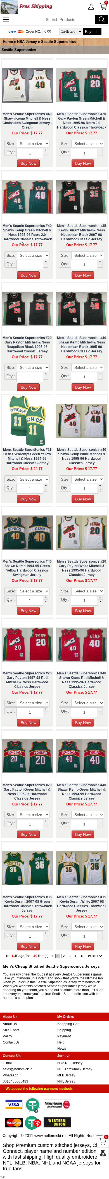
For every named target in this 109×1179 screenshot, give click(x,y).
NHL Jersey (66, 1081)
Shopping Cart (68, 1024)
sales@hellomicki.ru (18, 1069)
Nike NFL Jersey (69, 1063)
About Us (10, 1024)
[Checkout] (102, 1153)
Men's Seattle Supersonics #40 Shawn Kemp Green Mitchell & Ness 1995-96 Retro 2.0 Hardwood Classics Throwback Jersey (27, 235)
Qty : (10, 152)
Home (8, 42)
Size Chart (11, 1030)
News (61, 1048)
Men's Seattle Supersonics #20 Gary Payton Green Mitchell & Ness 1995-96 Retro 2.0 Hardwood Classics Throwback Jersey (81, 123)
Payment (92, 32)
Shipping (64, 1030)
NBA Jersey (27, 42)
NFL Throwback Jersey (74, 1069)
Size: (10, 143)
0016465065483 (15, 1081)
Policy (7, 1036)
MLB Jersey (66, 1075)
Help (61, 1042)
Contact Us (11, 1042)
